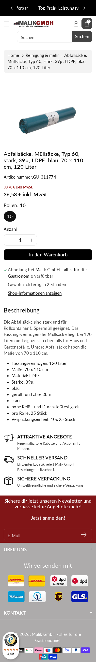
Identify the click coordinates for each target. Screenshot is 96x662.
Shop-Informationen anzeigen (35, 293)
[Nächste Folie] (84, 8)
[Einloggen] (76, 23)
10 (10, 216)
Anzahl (10, 229)
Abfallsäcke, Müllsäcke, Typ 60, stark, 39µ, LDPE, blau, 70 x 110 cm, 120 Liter (47, 61)
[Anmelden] (83, 534)
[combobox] (54, 36)
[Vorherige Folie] (11, 8)
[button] (9, 24)
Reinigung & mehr (42, 55)
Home (13, 55)
